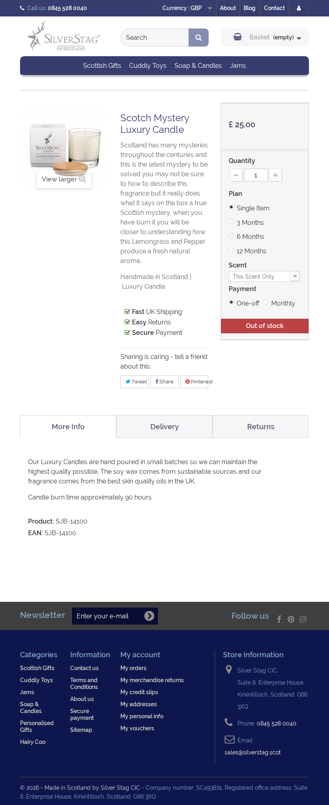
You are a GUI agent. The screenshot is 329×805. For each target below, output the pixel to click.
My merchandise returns (152, 680)
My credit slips (139, 692)
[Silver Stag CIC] (64, 37)
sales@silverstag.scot (253, 752)
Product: (41, 521)
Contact (274, 8)
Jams (238, 65)
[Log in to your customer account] (299, 8)
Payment (243, 289)
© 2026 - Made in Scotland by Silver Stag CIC (81, 787)
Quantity (242, 161)
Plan (236, 194)
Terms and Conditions (84, 683)
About (228, 8)
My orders (133, 667)
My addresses (138, 704)
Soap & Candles (198, 65)
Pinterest (199, 382)
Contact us (84, 667)
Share (166, 382)
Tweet (138, 382)
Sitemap (81, 729)
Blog (250, 8)
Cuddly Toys (148, 65)
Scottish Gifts (102, 65)
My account (140, 654)
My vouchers (137, 728)
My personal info (141, 716)
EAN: (35, 533)
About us (82, 698)
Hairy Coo (32, 741)
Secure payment (82, 714)
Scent (238, 265)
